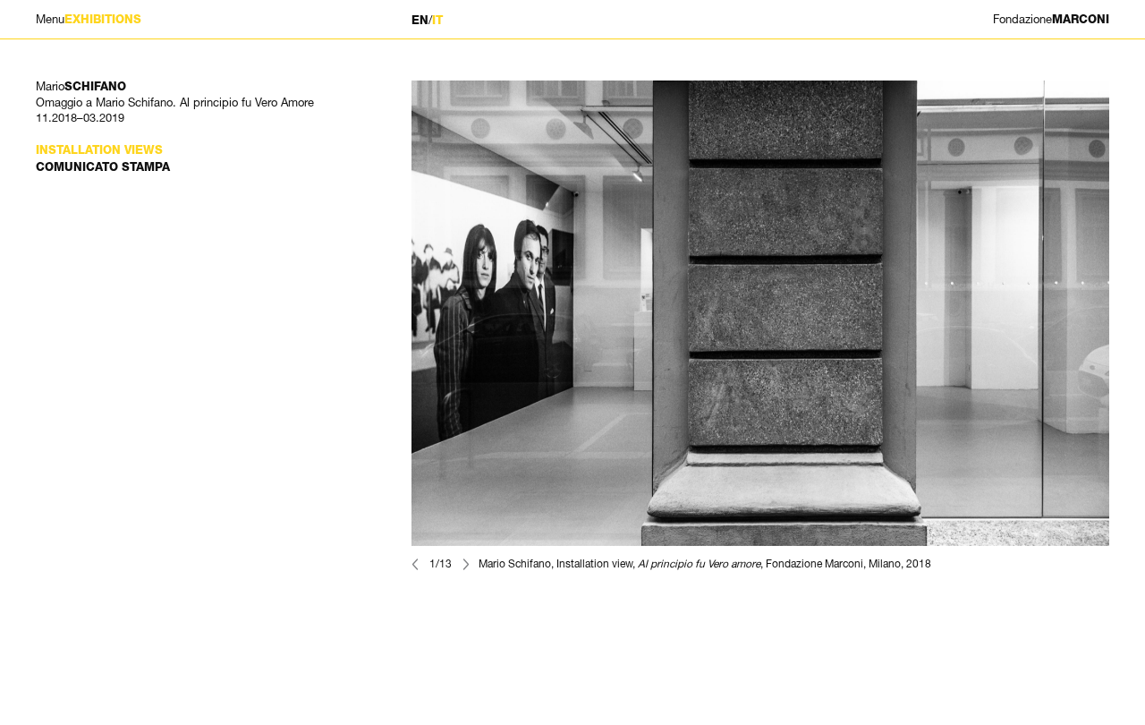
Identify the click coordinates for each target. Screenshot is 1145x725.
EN (419, 20)
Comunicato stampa (103, 167)
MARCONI (1051, 19)
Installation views (99, 150)
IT (437, 20)
